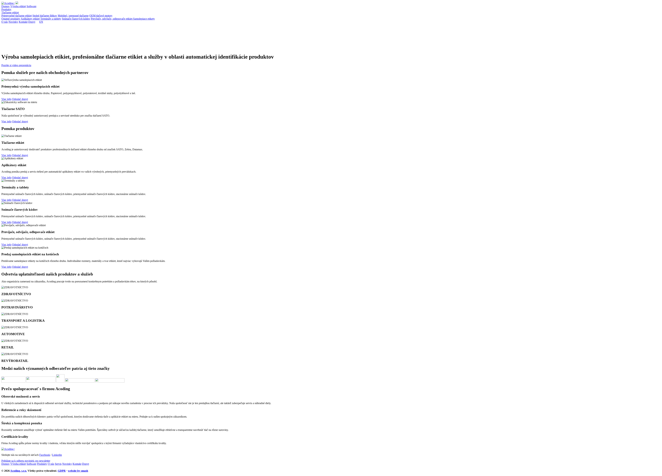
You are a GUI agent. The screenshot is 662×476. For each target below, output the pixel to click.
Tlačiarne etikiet (10, 12)
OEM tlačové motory (100, 15)
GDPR (62, 470)
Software (31, 6)
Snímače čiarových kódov (76, 18)
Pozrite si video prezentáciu (16, 65)
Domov (5, 6)
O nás (4, 21)
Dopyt (31, 21)
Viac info (6, 99)
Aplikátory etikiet (30, 18)
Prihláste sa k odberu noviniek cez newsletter (25, 460)
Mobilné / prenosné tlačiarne (73, 15)
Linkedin (57, 454)
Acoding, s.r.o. (18, 470)
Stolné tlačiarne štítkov (44, 15)
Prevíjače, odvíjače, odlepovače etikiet (112, 18)
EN (41, 21)
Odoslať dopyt (20, 99)
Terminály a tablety (50, 18)
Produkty (6, 9)
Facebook (44, 454)
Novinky (13, 21)
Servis (58, 463)
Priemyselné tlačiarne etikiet (16, 15)
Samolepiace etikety (144, 18)
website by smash (78, 470)
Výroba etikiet (18, 6)
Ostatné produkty (10, 18)
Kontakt (23, 21)
